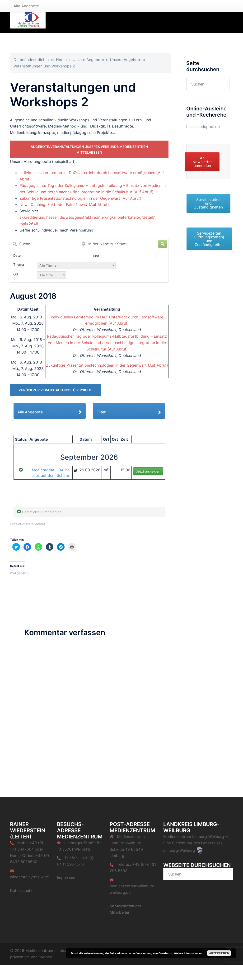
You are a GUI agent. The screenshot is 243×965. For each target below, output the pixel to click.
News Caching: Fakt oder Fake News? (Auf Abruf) (64, 204)
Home (61, 59)
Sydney (45, 957)
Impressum (66, 877)
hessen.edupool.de (203, 126)
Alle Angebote (26, 6)
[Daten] (65, 256)
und (96, 256)
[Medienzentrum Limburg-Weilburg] (28, 16)
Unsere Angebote (88, 59)
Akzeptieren (219, 953)
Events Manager (35, 523)
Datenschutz (21, 890)
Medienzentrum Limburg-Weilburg (193, 836)
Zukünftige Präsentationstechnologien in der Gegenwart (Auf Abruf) (80, 198)
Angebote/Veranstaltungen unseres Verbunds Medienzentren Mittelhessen (89, 149)
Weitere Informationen (188, 953)
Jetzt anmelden (148, 471)
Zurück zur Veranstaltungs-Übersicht (55, 390)
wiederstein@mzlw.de (29, 877)
